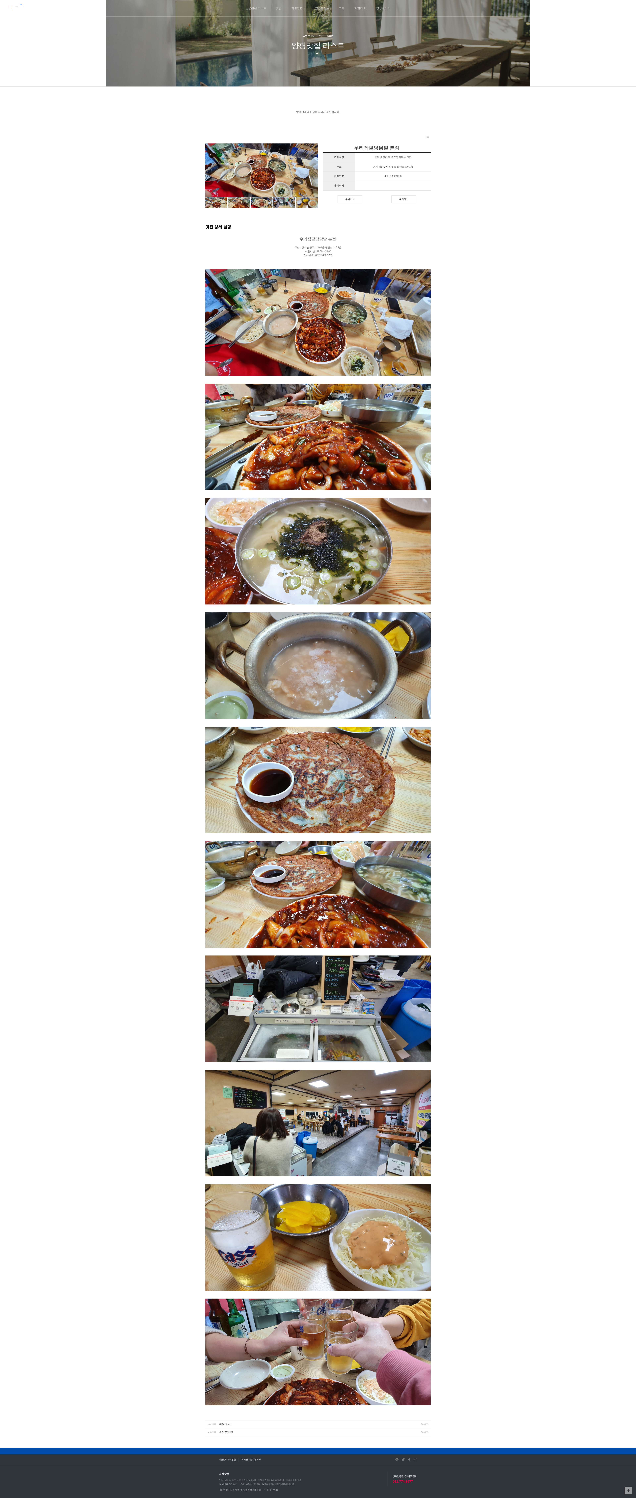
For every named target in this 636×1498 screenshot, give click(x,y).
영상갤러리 (383, 8)
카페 (342, 8)
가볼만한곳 (298, 8)
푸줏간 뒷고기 (225, 1424)
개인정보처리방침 (227, 1459)
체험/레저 (360, 8)
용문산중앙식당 (226, 1432)
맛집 (279, 8)
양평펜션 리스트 (256, 8)
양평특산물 (322, 8)
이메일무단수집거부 (251, 1459)
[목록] (427, 137)
